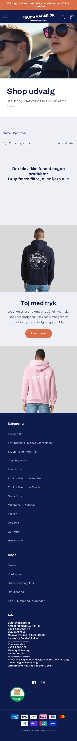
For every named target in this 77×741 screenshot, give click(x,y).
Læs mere (38, 333)
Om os (12, 565)
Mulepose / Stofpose (22, 505)
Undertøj (14, 522)
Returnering (16, 592)
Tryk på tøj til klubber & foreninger (30, 443)
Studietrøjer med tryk (22, 451)
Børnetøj (14, 531)
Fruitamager (34, 730)
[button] (5, 17)
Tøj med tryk (16, 434)
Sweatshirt (15, 469)
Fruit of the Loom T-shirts (25, 478)
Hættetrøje (15, 540)
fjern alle (60, 179)
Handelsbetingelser (21, 583)
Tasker (12, 514)
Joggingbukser (18, 460)
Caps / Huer (16, 496)
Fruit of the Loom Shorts (24, 487)
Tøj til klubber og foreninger (26, 601)
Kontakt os (15, 574)
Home (7, 133)
